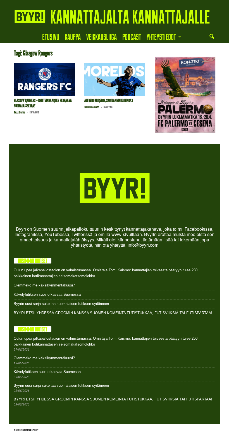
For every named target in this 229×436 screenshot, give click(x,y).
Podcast (131, 36)
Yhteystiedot (161, 36)
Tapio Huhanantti (91, 107)
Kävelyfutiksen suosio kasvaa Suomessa (47, 294)
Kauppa (73, 36)
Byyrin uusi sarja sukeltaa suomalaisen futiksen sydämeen (61, 304)
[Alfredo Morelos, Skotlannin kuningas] (114, 79)
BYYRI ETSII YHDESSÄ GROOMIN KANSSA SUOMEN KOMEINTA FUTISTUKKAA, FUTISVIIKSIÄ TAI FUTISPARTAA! (113, 313)
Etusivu (50, 36)
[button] (212, 37)
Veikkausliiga (101, 36)
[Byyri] (114, 15)
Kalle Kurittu (19, 112)
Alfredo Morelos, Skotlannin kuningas (108, 100)
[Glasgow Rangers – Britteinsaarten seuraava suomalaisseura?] (44, 79)
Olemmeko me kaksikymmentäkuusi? (44, 285)
